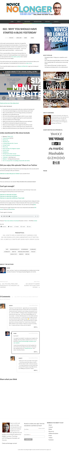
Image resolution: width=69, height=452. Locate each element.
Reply (35, 327)
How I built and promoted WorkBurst (11, 155)
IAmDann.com (6, 141)
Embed (35, 220)
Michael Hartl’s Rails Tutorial (9, 153)
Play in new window (8, 220)
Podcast (47, 21)
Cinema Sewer (6, 138)
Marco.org (5, 146)
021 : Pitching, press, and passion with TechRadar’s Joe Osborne (9, 285)
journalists (7, 251)
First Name (26, 429)
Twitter (50, 437)
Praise (50, 435)
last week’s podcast (16, 56)
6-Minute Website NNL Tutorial (10, 143)
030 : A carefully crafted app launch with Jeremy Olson (20, 239)
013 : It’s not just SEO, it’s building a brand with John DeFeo (16, 160)
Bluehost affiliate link (23, 66)
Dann (25, 37)
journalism (33, 249)
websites (21, 254)
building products (14, 249)
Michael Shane (11, 209)
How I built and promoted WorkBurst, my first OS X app (56, 60)
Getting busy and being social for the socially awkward (56, 67)
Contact (56, 21)
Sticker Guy (5, 139)
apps (7, 249)
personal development (23, 251)
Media (50, 429)
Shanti (11, 305)
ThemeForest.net (28, 348)
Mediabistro (6, 152)
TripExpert (5, 157)
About (19, 21)
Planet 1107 (10, 136)
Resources (27, 21)
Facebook (51, 440)
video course (29, 63)
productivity (13, 254)
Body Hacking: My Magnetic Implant (11, 148)
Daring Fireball (6, 145)
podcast (33, 251)
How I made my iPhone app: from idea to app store (55, 65)
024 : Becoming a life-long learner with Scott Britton (19, 237)
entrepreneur (24, 249)
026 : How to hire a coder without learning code (20, 235)
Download (16, 220)
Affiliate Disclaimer (53, 433)
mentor (14, 251)
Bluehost (5, 158)
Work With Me (37, 21)
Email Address (27, 434)
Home (12, 21)
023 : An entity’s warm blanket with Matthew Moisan (32, 285)
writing (27, 254)
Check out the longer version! (9, 443)
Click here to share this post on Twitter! (10, 173)
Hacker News (6, 150)
